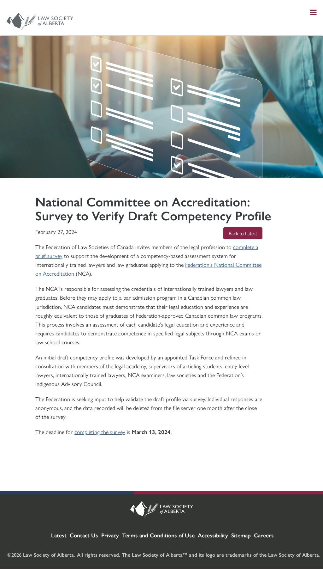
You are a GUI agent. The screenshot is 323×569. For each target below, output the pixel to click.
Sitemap (241, 535)
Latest (59, 535)
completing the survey (99, 432)
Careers (264, 535)
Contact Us (84, 535)
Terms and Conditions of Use (158, 535)
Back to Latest (243, 233)
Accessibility (213, 535)
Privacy (110, 535)
